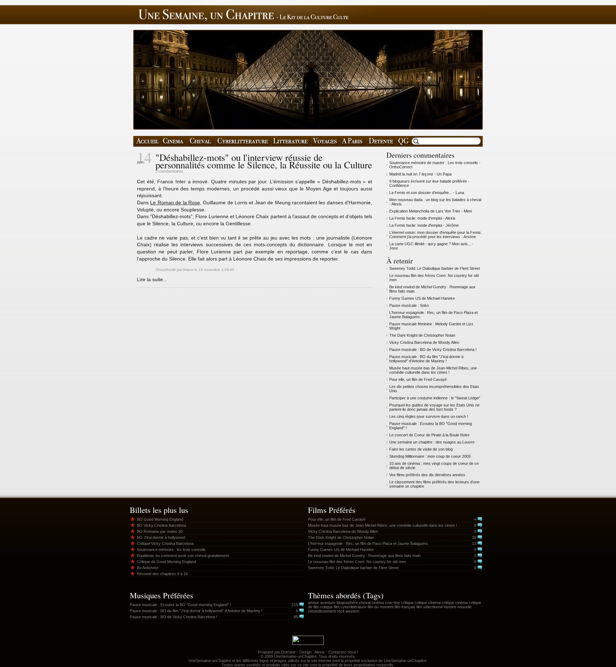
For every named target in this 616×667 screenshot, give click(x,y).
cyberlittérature (353, 607)
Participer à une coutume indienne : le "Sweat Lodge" (434, 398)
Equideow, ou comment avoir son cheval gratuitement (183, 555)
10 (474, 537)
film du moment (381, 607)
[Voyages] (325, 141)
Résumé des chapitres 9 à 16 (162, 574)
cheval (364, 602)
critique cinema (428, 602)
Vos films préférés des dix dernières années (427, 475)
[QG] (403, 141)
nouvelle (464, 607)
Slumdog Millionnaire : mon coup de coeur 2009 (430, 456)
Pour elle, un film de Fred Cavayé (418, 379)
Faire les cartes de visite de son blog (421, 449)
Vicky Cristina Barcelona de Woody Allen (424, 342)
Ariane (188, 270)
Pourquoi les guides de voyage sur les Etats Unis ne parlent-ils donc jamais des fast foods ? (434, 407)
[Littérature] (291, 141)
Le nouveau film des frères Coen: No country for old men (357, 562)
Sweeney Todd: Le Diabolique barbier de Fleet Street (434, 268)
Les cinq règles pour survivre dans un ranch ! (428, 416)
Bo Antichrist (147, 568)
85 (296, 617)
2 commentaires (169, 171)
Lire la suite (150, 279)
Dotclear (288, 652)
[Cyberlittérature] (243, 141)
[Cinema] (173, 141)
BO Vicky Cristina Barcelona (161, 525)
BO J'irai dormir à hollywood (161, 537)
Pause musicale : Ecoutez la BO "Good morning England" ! (180, 605)
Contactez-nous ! (343, 652)
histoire (450, 607)
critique (407, 602)
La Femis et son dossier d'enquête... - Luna (426, 192)
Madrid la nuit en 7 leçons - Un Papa (420, 174)
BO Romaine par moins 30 (160, 531)
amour (313, 602)
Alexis (319, 652)
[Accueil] (147, 141)
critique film (329, 607)
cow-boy (392, 602)
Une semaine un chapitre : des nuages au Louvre (431, 442)
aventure (327, 602)
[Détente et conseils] (381, 141)
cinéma (377, 602)
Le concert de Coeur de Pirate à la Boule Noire (429, 435)
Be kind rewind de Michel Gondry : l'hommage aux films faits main (364, 555)
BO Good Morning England (160, 519)
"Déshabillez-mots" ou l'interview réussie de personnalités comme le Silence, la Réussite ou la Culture (263, 161)
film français (405, 607)
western (352, 611)
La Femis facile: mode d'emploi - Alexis (422, 218)
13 (474, 543)
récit (340, 611)
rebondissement (322, 611)
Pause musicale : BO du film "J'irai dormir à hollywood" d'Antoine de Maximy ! (426, 358)
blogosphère (347, 602)
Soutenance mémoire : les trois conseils (171, 549)
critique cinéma (455, 602)
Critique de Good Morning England (166, 562)
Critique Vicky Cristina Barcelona (165, 543)
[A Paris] (353, 141)
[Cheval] (200, 141)
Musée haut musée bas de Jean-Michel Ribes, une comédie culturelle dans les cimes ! (433, 370)
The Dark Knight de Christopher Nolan (422, 335)
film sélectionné (429, 607)
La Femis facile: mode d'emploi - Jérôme (424, 225)
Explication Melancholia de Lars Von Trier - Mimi (430, 211)
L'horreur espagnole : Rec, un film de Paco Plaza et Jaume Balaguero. (368, 543)
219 (295, 605)
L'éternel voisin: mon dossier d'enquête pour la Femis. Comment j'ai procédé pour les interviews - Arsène (435, 234)
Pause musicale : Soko (409, 305)
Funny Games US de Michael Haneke (422, 298)
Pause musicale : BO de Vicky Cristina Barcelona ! (433, 349)
